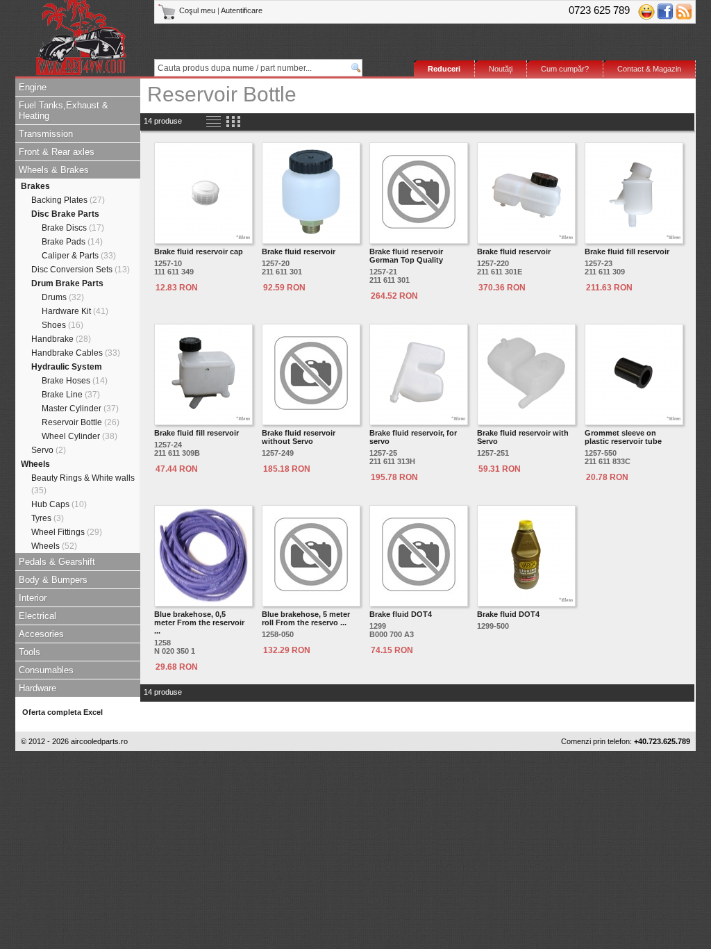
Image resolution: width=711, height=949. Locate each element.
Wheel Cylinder (79, 436)
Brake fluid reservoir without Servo (298, 437)
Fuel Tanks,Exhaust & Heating (63, 110)
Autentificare (241, 10)
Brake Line (71, 394)
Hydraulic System (66, 367)
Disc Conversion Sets (80, 269)
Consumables (46, 670)
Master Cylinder (80, 408)
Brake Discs (73, 228)
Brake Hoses (75, 381)
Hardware (37, 688)
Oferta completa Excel (62, 712)
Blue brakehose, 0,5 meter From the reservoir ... (199, 622)
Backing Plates (68, 200)
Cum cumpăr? (565, 69)
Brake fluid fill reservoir (627, 251)
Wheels (35, 464)
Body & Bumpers (53, 580)
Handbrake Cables (75, 353)
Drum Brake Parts (67, 283)
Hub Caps (59, 504)
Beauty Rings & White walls (83, 484)
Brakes (35, 186)
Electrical (37, 616)
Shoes (62, 325)
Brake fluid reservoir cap (198, 251)
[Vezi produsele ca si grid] (233, 122)
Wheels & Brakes (54, 170)
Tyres (47, 518)
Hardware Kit (75, 311)
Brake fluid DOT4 (400, 614)
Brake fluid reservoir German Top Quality (406, 255)
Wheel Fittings (66, 532)
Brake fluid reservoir (298, 251)
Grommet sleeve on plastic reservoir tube (623, 437)
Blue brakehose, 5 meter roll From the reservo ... (306, 618)
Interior (33, 598)
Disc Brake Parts (65, 214)
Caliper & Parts (79, 256)
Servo (48, 450)
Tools (29, 652)
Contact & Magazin (649, 69)
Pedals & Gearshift (57, 561)
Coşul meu (197, 10)
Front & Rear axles (56, 152)
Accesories (41, 634)
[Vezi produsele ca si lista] (213, 122)
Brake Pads (72, 242)
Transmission (46, 134)
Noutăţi (500, 69)
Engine (33, 87)
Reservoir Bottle (80, 422)
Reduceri (444, 69)
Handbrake (61, 339)
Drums (63, 297)
